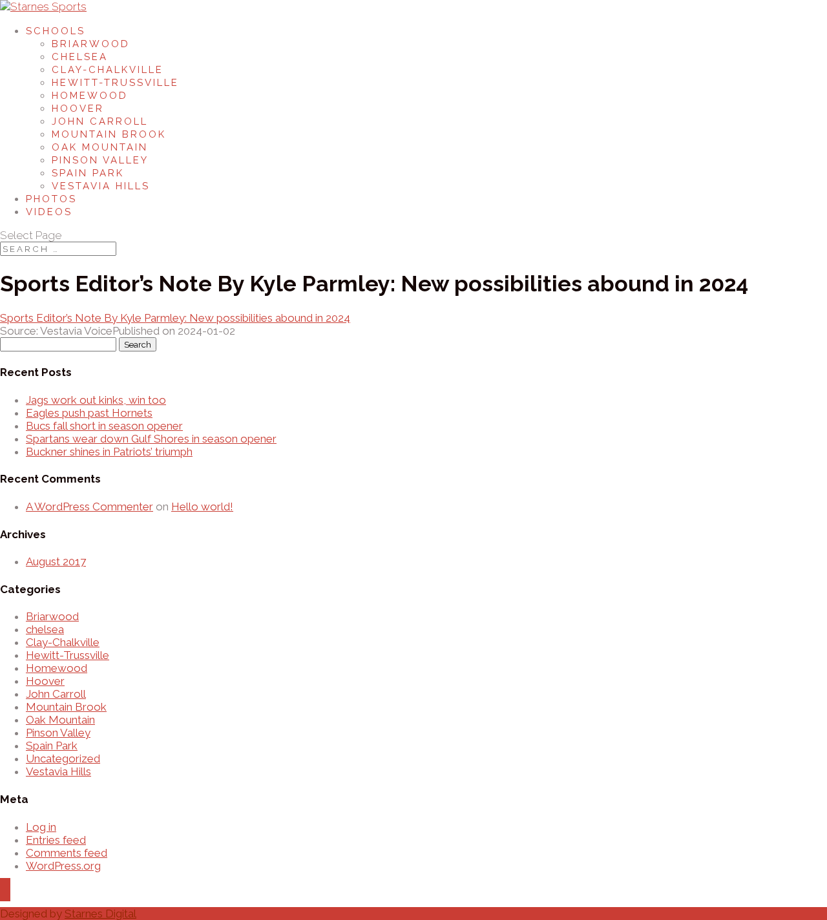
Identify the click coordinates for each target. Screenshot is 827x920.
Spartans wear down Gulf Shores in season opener (151, 438)
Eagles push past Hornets (89, 412)
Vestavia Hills (101, 186)
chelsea (45, 629)
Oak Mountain (100, 147)
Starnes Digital (100, 913)
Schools (55, 31)
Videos (49, 212)
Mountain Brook (109, 134)
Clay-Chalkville (107, 70)
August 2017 (56, 561)
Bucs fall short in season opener (104, 425)
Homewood (90, 95)
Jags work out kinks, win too (96, 399)
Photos (51, 199)
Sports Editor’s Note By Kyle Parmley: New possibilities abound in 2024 (175, 317)
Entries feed (56, 839)
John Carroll (100, 121)
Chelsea (80, 57)
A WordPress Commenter (89, 506)
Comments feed (66, 852)
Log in (41, 827)
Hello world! (202, 506)
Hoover (78, 108)
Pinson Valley (100, 160)
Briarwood (91, 44)
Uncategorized (63, 758)
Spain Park (88, 173)
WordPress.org (63, 865)
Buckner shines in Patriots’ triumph (109, 451)
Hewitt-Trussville (115, 83)
